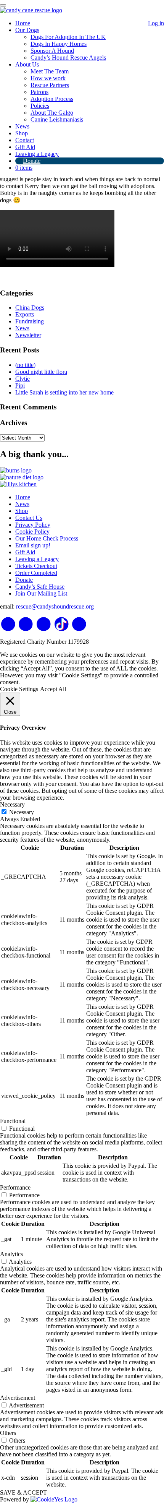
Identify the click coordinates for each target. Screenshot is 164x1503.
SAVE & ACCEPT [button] (23, 1492)
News (22, 126)
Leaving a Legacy (37, 154)
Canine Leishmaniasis (57, 119)
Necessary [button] (12, 804)
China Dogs (29, 307)
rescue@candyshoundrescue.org (55, 606)
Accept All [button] (53, 689)
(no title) (25, 365)
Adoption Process (52, 99)
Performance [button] (15, 1187)
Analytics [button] (11, 1254)
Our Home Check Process (46, 538)
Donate (31, 160)
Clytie (22, 378)
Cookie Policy (32, 531)
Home (22, 23)
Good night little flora (41, 371)
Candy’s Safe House (39, 586)
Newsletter (28, 335)
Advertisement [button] (17, 1397)
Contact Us (28, 518)
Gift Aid (25, 147)
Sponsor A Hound (52, 50)
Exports (24, 314)
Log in (156, 23)
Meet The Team (50, 71)
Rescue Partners (50, 85)
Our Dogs (27, 30)
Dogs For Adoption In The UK (68, 37)
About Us (27, 64)
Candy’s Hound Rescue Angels (68, 57)
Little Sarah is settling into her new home (64, 392)
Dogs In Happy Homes (59, 44)
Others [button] (8, 1433)
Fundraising (29, 321)
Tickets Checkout (36, 566)
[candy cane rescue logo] (31, 10)
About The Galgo (52, 112)
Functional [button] (13, 1121)
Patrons (39, 92)
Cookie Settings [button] (19, 689)
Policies (40, 105)
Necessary (21, 812)
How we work (48, 78)
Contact (24, 140)
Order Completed (36, 573)
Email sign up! (32, 545)
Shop (21, 133)
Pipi (20, 385)
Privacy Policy (32, 524)
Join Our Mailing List (41, 593)
